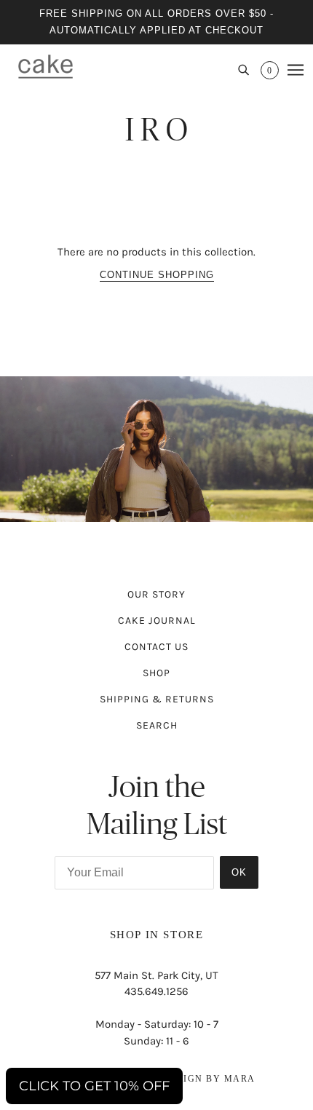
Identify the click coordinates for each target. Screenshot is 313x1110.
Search (157, 725)
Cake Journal (157, 620)
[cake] (45, 66)
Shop (156, 673)
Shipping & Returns (157, 699)
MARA (239, 1079)
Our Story (156, 594)
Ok (239, 872)
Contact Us (156, 647)
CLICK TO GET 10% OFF (94, 1086)
